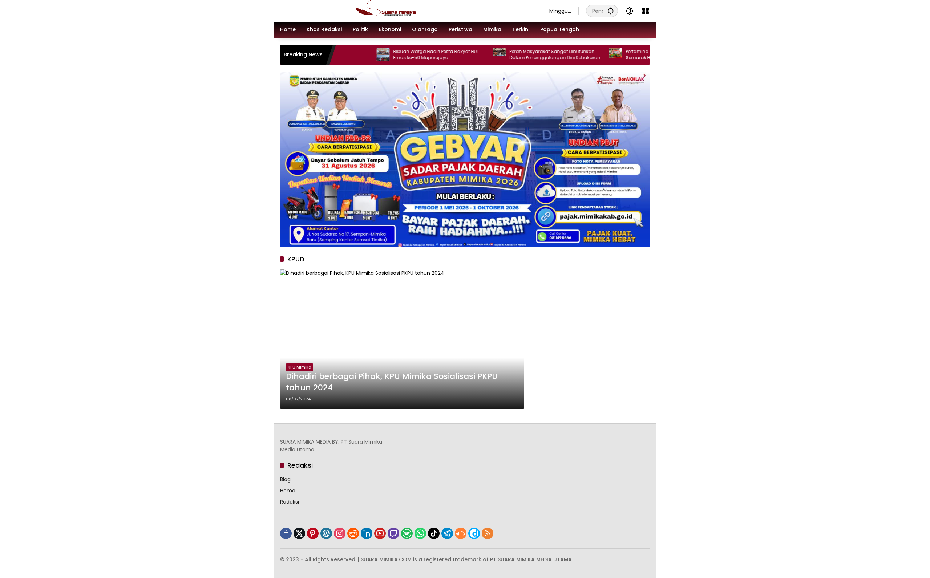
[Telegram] (447, 533)
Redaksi (289, 501)
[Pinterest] (313, 533)
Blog (285, 479)
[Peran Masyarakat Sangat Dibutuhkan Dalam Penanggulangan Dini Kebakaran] (472, 54)
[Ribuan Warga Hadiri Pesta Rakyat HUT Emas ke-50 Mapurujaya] (356, 54)
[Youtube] (380, 533)
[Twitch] (393, 533)
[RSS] (487, 533)
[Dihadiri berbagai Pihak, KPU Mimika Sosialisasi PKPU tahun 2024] (402, 339)
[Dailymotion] (474, 533)
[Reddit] (353, 533)
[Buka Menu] (645, 11)
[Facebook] (286, 533)
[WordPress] (326, 533)
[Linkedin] (366, 533)
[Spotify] (407, 533)
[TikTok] (434, 533)
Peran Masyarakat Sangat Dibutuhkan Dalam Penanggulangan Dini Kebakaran (528, 55)
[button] (610, 11)
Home (287, 490)
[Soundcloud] (460, 533)
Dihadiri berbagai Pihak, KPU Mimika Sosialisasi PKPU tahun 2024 (392, 382)
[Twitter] (299, 533)
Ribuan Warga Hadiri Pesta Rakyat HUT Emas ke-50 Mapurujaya (410, 55)
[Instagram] (339, 533)
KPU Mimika (299, 367)
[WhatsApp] (420, 533)
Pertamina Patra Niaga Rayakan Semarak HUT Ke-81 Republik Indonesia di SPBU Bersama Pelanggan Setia (645, 55)
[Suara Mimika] (407, 10)
